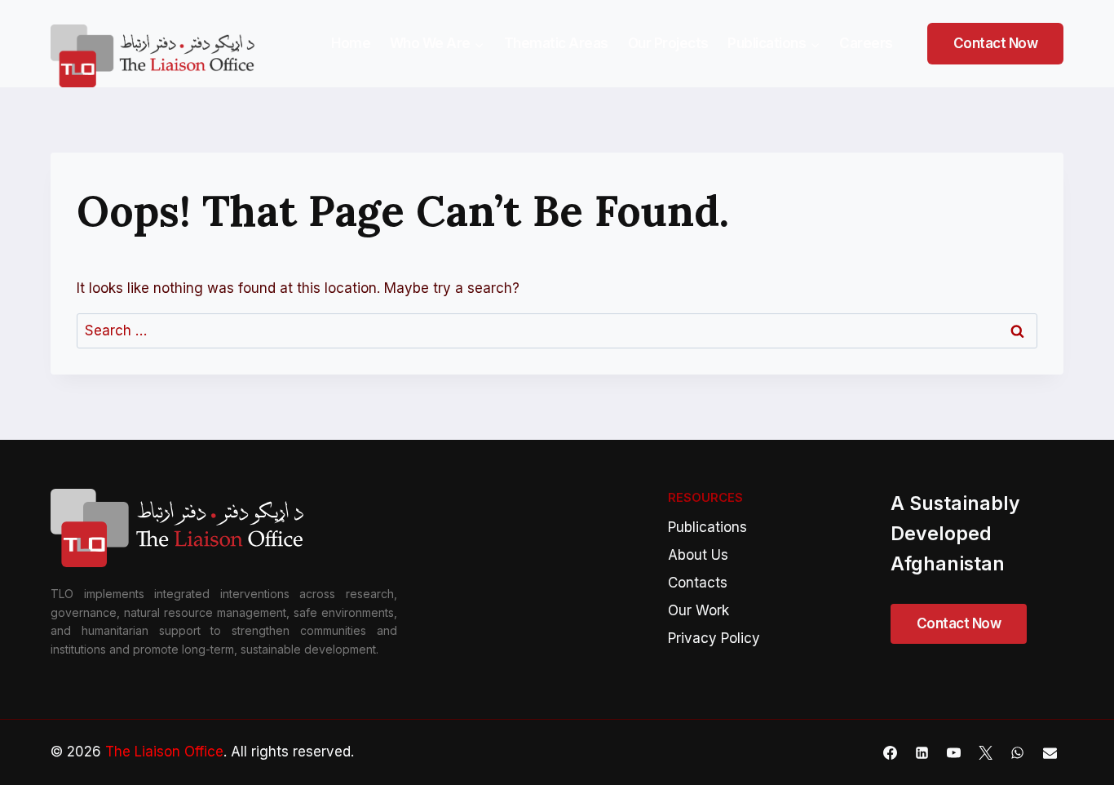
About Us (698, 555)
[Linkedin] (922, 752)
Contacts (697, 582)
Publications (707, 527)
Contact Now (995, 43)
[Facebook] (890, 752)
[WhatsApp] (1018, 752)
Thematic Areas (556, 43)
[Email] (1049, 752)
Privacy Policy (714, 638)
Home (350, 43)
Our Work (698, 610)
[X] (986, 752)
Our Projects (668, 43)
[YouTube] (954, 752)
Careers (866, 43)
